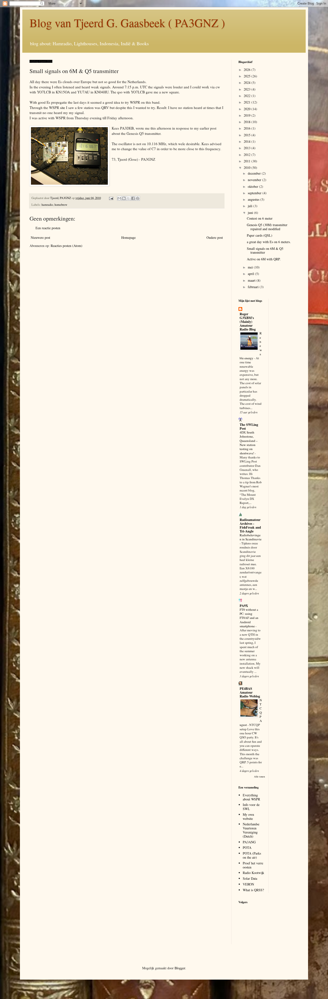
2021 (247, 102)
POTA (247, 847)
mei (251, 267)
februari (254, 287)
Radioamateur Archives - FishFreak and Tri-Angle (250, 525)
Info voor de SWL (251, 806)
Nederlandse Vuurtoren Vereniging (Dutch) (251, 830)
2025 (247, 76)
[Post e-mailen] (111, 198)
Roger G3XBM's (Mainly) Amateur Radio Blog (248, 321)
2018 (247, 122)
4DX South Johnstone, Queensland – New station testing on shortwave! (249, 442)
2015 (247, 135)
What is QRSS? (253, 890)
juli (250, 206)
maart (252, 280)
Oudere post (215, 237)
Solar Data (250, 878)
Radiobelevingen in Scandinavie (250, 537)
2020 (247, 109)
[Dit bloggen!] (123, 198)
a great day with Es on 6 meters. (269, 242)
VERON (248, 884)
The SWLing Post (249, 426)
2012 (247, 154)
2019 (247, 115)
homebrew (61, 205)
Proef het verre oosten (253, 865)
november (255, 179)
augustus (254, 199)
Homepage (128, 237)
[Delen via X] (128, 198)
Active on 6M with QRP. (264, 259)
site (62, 107)
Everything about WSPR (251, 797)
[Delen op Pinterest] (137, 198)
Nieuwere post (40, 237)
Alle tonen (259, 776)
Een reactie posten (48, 228)
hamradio (47, 205)
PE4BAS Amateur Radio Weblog (250, 692)
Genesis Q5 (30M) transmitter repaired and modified (267, 227)
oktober (253, 186)
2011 (247, 161)
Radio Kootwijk (253, 872)
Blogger (180, 968)
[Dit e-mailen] (119, 198)
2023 (247, 89)
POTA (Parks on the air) (252, 855)
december (255, 173)
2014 (247, 141)
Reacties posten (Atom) (66, 245)
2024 (247, 82)
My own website (248, 816)
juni (251, 212)
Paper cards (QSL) (259, 235)
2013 (247, 148)
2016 (247, 128)
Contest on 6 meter (260, 218)
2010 (247, 167)
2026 (247, 69)
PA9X (244, 605)
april (251, 273)
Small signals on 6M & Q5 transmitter (265, 250)
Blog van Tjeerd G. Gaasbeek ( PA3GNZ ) (127, 22)
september (255, 193)
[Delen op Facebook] (133, 198)
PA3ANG (249, 842)
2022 (247, 95)
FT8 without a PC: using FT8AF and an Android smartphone (249, 617)
